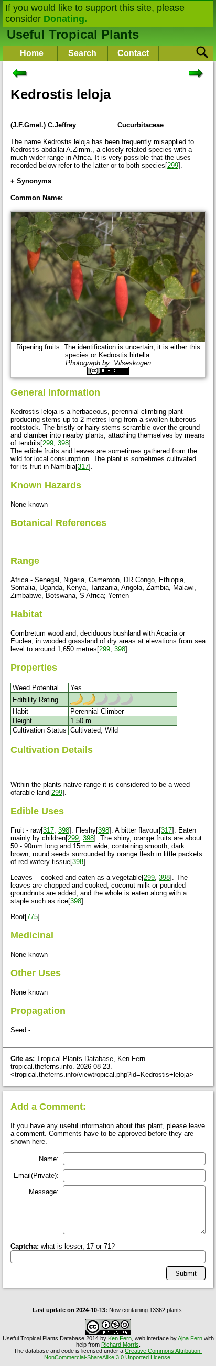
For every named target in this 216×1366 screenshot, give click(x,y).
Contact (133, 53)
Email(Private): (36, 1175)
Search (82, 53)
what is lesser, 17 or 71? (62, 1246)
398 (63, 443)
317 (83, 467)
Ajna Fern (190, 1338)
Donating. (65, 19)
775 (32, 917)
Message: (44, 1192)
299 (172, 165)
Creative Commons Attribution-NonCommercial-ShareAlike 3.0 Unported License (123, 1354)
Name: (49, 1159)
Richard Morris (120, 1344)
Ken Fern (120, 1338)
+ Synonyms (30, 181)
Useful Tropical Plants (73, 34)
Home (32, 53)
